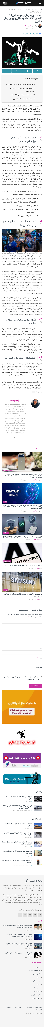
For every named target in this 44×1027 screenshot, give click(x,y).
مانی (38, 568)
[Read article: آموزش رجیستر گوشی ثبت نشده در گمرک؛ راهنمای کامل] (22, 524)
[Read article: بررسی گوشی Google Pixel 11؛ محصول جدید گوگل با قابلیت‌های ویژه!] (22, 462)
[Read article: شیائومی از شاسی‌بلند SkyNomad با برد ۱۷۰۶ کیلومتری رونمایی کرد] (38, 808)
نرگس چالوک (28, 26)
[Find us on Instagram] (25, 915)
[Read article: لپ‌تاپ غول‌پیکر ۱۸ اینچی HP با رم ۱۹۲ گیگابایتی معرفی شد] (38, 853)
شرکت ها (5, 590)
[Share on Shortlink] (38, 71)
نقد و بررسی (36, 974)
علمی (38, 984)
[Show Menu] (40, 3)
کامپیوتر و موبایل (34, 970)
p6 (33, 392)
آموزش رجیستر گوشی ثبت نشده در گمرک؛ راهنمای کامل (22, 537)
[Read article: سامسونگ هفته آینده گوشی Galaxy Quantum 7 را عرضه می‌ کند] (38, 844)
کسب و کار (34, 9)
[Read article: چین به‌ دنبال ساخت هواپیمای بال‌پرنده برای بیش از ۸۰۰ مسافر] (38, 835)
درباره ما (9, 1007)
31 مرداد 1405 (28, 828)
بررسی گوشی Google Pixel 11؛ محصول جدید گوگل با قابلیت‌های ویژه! (17, 926)
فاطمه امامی (36, 539)
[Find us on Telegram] (30, 915)
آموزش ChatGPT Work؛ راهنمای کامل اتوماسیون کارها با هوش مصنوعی (19, 936)
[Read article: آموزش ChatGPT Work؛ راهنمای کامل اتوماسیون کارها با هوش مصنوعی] (22, 493)
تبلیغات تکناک (19, 1007)
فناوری (38, 967)
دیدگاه (39, 621)
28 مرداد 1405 (28, 856)
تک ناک (40, 9)
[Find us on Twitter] (40, 915)
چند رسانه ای (36, 998)
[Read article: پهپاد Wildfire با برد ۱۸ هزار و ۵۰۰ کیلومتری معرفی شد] (38, 826)
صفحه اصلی (38, 1007)
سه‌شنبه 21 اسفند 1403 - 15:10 (30, 29)
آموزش (5, 501)
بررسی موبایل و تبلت (8, 470)
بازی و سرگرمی (35, 995)
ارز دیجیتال (36, 981)
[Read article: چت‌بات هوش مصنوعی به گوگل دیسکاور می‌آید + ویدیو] (38, 862)
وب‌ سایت (39, 668)
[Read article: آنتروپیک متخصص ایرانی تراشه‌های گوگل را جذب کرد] (22, 553)
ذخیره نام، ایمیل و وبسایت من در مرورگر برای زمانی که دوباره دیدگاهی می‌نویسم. (21, 678)
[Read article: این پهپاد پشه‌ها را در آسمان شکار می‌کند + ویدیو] (38, 799)
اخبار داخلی (6, 532)
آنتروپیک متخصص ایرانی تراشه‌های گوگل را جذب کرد (23, 566)
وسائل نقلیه (36, 991)
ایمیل (39, 658)
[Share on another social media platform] (7, 71)
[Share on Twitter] (17, 71)
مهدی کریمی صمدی (34, 480)
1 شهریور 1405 (24, 480)
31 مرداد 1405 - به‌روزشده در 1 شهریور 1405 (22, 865)
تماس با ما (39, 1010)
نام (40, 648)
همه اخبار (29, 1007)
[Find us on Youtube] (35, 915)
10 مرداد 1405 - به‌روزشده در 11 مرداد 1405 (22, 810)
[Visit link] (22, 707)
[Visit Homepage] (23, 3)
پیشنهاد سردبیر (7, 561)
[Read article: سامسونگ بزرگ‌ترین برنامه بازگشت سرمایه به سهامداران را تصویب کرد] (22, 582)
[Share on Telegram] (27, 71)
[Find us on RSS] (20, 915)
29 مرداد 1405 (28, 837)
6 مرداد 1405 (28, 801)
